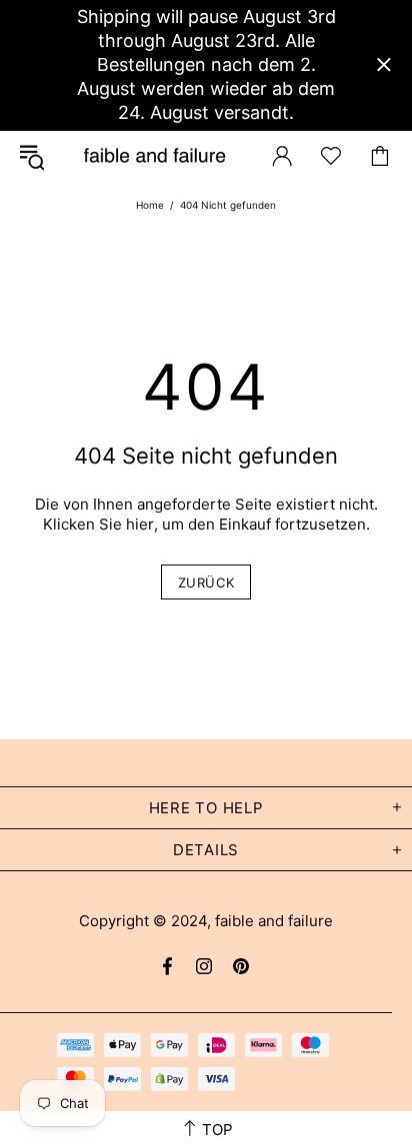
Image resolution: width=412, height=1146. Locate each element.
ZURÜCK (206, 582)
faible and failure (154, 156)
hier (140, 524)
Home (150, 205)
